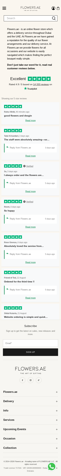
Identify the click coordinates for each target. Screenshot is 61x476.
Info (5, 410)
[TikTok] (39, 380)
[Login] (53, 8)
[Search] (53, 18)
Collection (9, 447)
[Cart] (58, 8)
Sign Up (30, 352)
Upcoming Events (14, 429)
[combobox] (27, 18)
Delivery (8, 401)
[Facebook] (22, 380)
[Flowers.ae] (28, 8)
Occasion (9, 438)
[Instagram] (31, 380)
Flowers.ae (10, 391)
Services (8, 419)
